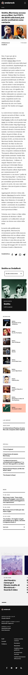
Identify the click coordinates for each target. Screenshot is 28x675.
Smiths (3, 58)
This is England (8, 449)
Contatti (3, 641)
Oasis (3, 122)
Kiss (2, 200)
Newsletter (17, 645)
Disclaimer (17, 643)
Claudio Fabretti (5, 618)
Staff (2, 639)
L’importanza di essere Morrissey (10, 455)
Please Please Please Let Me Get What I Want (13, 469)
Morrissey (10, 58)
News (2, 7)
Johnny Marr (12, 61)
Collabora (4, 644)
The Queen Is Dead (9, 475)
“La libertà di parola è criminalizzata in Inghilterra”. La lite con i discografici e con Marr (13, 462)
